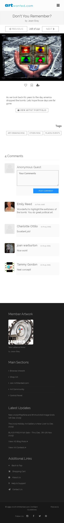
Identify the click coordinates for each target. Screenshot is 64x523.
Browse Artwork (17, 371)
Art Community (17, 389)
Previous (17, 29)
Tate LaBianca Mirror (16, 347)
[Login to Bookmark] (31, 85)
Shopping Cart (18, 471)
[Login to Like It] (26, 85)
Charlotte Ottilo (27, 226)
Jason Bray (33, 21)
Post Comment (46, 191)
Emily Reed (24, 204)
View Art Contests (16, 447)
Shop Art (14, 377)
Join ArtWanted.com (19, 383)
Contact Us (17, 489)
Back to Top (16, 465)
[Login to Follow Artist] (38, 85)
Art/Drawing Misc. (16, 133)
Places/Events (52, 133)
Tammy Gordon (27, 264)
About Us (16, 477)
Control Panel (16, 395)
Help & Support (18, 483)
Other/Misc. (35, 133)
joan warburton (27, 245)
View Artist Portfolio (33, 110)
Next (49, 29)
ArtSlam (34, 507)
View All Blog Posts (17, 441)
